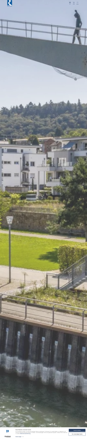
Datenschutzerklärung (25, 433)
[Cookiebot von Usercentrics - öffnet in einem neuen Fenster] (7, 437)
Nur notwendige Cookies (77, 434)
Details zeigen (19, 436)
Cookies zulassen (77, 430)
